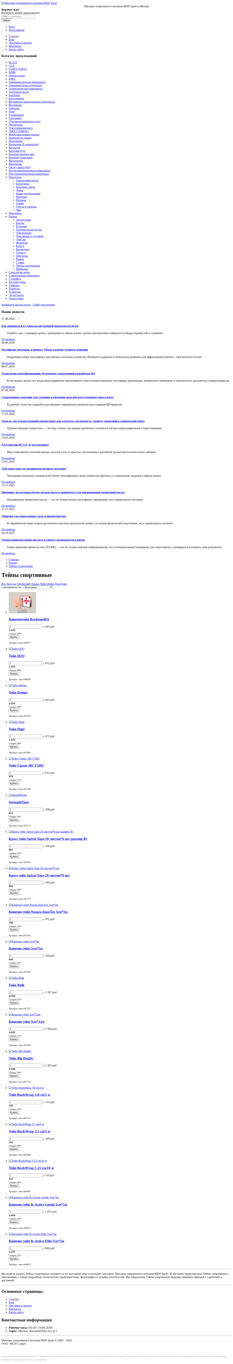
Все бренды (8, 583)
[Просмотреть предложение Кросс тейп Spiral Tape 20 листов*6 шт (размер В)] (41, 831)
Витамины (15, 105)
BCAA (13, 62)
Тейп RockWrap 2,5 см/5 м (29, 1131)
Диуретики (16, 124)
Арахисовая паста (27, 180)
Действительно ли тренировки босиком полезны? (34, 468)
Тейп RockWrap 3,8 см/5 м (29, 1095)
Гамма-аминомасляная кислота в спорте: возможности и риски (43, 539)
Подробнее (8, 339)
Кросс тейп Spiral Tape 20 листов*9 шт (39, 875)
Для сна (21, 239)
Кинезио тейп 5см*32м (26, 1022)
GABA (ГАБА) (18, 68)
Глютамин (15, 118)
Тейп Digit (17, 729)
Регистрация (16, 30)
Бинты (20, 223)
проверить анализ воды (16, 304)
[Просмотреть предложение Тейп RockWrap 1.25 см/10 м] (28, 1160)
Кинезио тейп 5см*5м (26, 948)
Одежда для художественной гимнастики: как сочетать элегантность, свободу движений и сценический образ (73, 421)
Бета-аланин (16, 98)
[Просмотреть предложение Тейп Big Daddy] (20, 1051)
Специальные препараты (24, 275)
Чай (18, 209)
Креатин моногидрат (22, 154)
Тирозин (14, 285)
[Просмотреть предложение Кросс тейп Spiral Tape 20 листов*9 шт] (34, 868)
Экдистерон (16, 295)
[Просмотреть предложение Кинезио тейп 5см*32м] (24, 1014)
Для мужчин (23, 232)
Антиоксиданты (19, 91)
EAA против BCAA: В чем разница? (25, 444)
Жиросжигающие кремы (24, 134)
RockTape (61, 583)
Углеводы (15, 291)
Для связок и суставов (30, 236)
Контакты (15, 46)
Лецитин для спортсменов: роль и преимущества (33, 516)
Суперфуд (15, 278)
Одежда (21, 252)
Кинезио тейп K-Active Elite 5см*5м (36, 1241)
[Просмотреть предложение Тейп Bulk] (16, 977)
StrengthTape (19, 802)
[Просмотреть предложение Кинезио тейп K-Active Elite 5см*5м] (32, 1234)
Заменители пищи (20, 137)
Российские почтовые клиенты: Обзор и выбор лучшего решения (44, 349)
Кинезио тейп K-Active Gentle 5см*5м (38, 1204)
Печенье (21, 200)
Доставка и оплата (20, 42)
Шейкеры (22, 269)
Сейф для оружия (43, 304)
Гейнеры (14, 108)
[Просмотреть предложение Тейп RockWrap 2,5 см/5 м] (26, 1124)
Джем (19, 190)
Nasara (35, 583)
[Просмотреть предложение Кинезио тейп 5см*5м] (24, 941)
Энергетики (16, 298)
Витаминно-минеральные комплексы (32, 101)
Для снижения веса (21, 128)
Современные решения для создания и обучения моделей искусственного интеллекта (57, 397)
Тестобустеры (17, 282)
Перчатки (22, 255)
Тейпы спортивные (28, 265)
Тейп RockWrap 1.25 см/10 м (31, 1168)
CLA (12, 65)
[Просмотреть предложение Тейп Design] (18, 685)
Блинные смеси (25, 187)
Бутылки (21, 226)
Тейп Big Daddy (21, 1058)
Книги (20, 246)
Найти (6, 20)
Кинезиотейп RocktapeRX (29, 619)
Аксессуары (23, 219)
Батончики (22, 183)
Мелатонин (16, 160)
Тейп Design (18, 692)
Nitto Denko (47, 583)
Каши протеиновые (28, 193)
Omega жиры (17, 75)
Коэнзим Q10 (17, 150)
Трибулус (14, 288)
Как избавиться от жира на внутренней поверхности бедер (39, 326)
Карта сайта (16, 49)
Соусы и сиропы (26, 206)
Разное (13, 216)
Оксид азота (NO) (20, 167)
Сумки (20, 262)
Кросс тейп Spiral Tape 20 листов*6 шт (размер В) (48, 839)
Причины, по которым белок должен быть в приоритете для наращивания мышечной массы (63, 492)
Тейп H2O (17, 656)
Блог (12, 39)
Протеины (15, 213)
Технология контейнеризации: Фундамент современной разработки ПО (48, 373)
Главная (14, 36)
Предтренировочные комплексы (29, 173)
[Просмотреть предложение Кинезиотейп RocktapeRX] (22, 612)
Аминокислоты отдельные (25, 85)
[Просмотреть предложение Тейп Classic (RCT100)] (24, 758)
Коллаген (14, 147)
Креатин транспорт (21, 157)
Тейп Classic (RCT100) (26, 765)
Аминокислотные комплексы (27, 82)
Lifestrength (24, 583)
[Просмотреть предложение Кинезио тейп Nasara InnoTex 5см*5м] (33, 904)
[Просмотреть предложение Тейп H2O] (16, 648)
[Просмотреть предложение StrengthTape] (18, 795)
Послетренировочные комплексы (29, 170)
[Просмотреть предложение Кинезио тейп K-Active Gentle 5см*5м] (34, 1197)
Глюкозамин (16, 114)
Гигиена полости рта (29, 229)
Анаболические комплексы (26, 88)
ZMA (12, 78)
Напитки (21, 196)
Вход (12, 26)
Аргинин (14, 95)
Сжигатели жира (19, 272)
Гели (12, 111)
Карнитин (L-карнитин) (24, 144)
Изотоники (16, 141)
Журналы (22, 242)
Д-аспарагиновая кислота (24, 121)
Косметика (22, 249)
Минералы (15, 164)
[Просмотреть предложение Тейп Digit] (16, 722)
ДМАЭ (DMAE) (19, 131)
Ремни (20, 259)
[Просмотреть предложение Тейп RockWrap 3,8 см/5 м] (26, 1087)
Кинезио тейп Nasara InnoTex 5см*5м (38, 912)
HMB (12, 72)
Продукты (15, 177)
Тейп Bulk (17, 985)
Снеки (20, 203)
